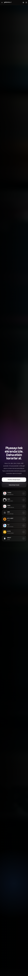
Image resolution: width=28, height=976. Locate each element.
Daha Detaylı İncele (14, 485)
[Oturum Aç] (26, 2)
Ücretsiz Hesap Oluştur (14, 479)
